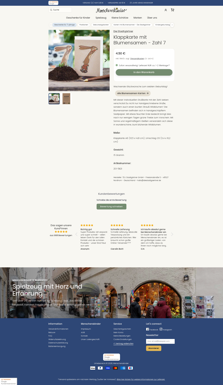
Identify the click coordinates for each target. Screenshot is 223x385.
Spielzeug (101, 17)
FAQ (50, 336)
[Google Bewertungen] (53, 3)
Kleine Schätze (120, 17)
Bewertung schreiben (111, 206)
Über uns (152, 17)
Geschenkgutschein (122, 329)
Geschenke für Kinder (78, 17)
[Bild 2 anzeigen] (66, 98)
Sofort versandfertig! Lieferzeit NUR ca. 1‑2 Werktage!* (144, 66)
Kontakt (84, 336)
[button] (77, 234)
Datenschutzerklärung (58, 343)
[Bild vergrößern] (79, 60)
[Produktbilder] (79, 60)
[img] (61, 232)
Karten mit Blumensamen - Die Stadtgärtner (132, 25)
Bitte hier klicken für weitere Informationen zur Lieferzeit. (141, 379)
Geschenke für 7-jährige (64, 25)
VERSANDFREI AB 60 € (116, 3)
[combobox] (60, 9)
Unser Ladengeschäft (90, 339)
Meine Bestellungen (122, 336)
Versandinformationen (58, 329)
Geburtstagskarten (101, 25)
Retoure (51, 332)
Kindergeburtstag (162, 25)
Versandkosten (137, 59)
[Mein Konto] (165, 9)
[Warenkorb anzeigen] (173, 9)
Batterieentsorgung (56, 346)
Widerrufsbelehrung (57, 339)
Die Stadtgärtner (123, 31)
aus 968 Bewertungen (61, 235)
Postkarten (84, 25)
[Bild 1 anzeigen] (54, 98)
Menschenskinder (121, 363)
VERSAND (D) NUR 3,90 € (93, 3)
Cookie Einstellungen (123, 339)
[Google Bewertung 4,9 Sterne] (8, 381)
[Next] (105, 61)
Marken (138, 17)
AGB (83, 332)
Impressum (86, 329)
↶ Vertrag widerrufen (123, 343)
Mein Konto (118, 332)
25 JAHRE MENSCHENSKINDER (141, 3)
